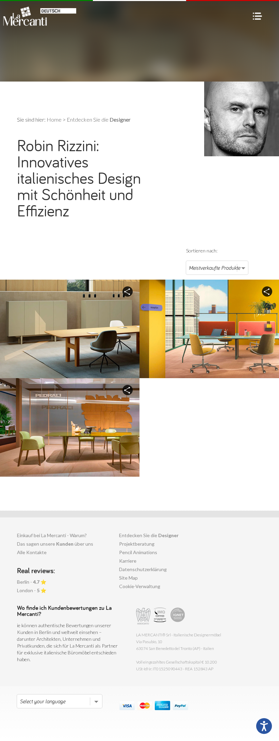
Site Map (128, 578)
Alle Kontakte (32, 552)
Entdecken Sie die (149, 535)
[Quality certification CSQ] (160, 616)
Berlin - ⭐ (31, 582)
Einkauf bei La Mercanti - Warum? (52, 535)
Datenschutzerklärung (143, 569)
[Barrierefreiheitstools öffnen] (264, 726)
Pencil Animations (138, 552)
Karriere (127, 561)
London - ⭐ (31, 590)
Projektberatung (136, 544)
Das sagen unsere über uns (55, 544)
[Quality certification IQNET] (177, 616)
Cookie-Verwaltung (139, 586)
